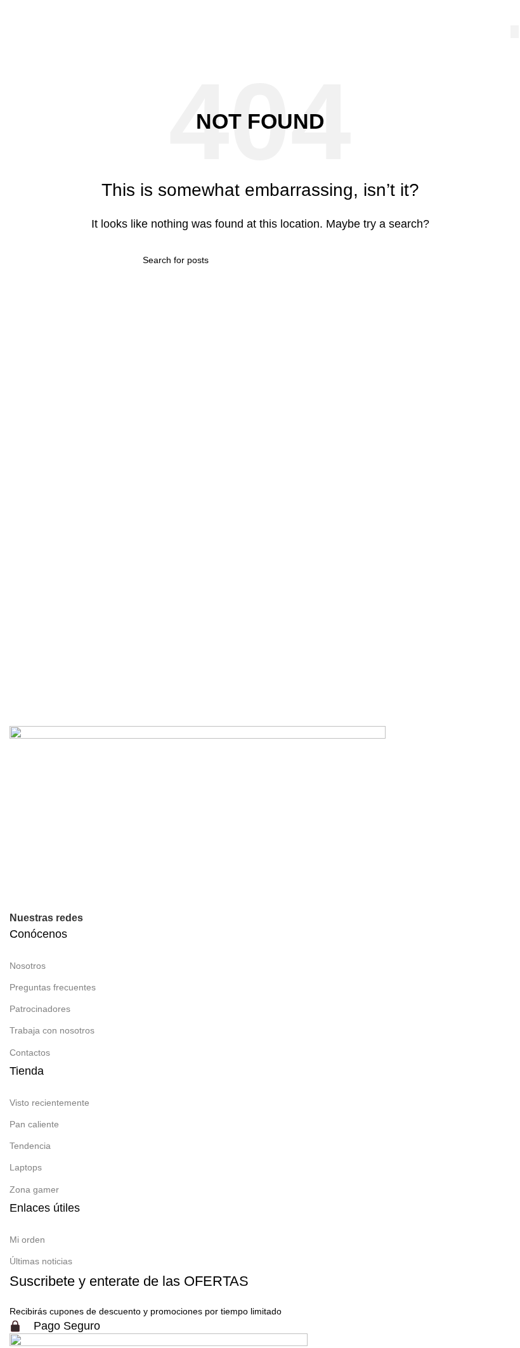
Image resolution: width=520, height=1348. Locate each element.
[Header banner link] (260, 674)
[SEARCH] (514, 31)
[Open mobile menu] (22, 12)
